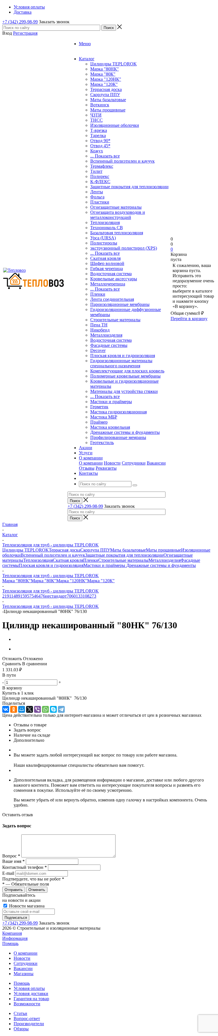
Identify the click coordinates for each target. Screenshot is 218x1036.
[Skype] (53, 709)
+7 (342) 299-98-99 (20, 21)
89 (18, 596)
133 (79, 596)
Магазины (23, 973)
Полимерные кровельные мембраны (125, 376)
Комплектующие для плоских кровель (127, 370)
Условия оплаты (29, 988)
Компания (12, 933)
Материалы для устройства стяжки (124, 391)
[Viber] (37, 709)
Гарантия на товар (31, 998)
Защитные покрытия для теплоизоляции (129, 186)
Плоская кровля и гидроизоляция (122, 355)
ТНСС (96, 120)
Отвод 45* (100, 145)
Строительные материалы (115, 319)
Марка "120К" (104, 84)
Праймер (99, 422)
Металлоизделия (106, 335)
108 (86, 596)
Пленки (97, 294)
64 (38, 596)
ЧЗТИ (96, 115)
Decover (98, 350)
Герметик (99, 406)
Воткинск (99, 104)
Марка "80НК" (104, 69)
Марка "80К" (103, 74)
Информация (15, 938)
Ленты (96, 191)
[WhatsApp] (45, 709)
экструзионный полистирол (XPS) (123, 248)
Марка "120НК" (105, 79)
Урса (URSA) (103, 237)
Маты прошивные (107, 109)
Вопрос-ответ (27, 1018)
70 (69, 596)
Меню (85, 43)
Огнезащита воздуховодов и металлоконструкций (117, 215)
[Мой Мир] (21, 709)
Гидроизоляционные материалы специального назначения (121, 363)
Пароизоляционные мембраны (120, 304)
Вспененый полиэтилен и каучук (122, 161)
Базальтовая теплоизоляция (116, 232)
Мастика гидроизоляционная (118, 411)
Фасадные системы (108, 345)
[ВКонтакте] (5, 709)
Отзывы (87, 468)
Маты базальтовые (108, 99)
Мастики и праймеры (111, 401)
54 (34, 596)
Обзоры (21, 1028)
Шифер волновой (107, 263)
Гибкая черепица (106, 268)
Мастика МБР (103, 417)
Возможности (27, 1003)
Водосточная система (111, 273)
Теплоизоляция (105, 222)
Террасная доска (106, 89)
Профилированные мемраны (118, 437)
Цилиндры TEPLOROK (113, 63)
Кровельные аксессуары (113, 278)
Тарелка (98, 135)
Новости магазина (26, 906)
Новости (112, 463)
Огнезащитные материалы (116, 207)
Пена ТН (99, 324)
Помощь (10, 943)
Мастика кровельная (110, 427)
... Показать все (105, 156)
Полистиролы (103, 243)
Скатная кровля (105, 258)
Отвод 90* (100, 140)
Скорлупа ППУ (105, 94)
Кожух (96, 150)
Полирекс (99, 176)
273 (92, 596)
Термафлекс (101, 166)
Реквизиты (106, 468)
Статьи (20, 1013)
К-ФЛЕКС (100, 181)
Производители (29, 1023)
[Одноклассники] (13, 709)
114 (12, 596)
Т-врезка (98, 130)
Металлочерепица (107, 283)
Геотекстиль (102, 442)
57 (29, 596)
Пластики (99, 202)
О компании (91, 463)
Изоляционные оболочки (114, 125)
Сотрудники (134, 463)
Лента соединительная (112, 299)
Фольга (97, 196)
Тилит (96, 171)
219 (5, 596)
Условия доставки (31, 993)
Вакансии (156, 463)
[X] (29, 709)
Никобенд (100, 330)
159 (23, 596)
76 (43, 596)
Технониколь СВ (106, 227)
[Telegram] (61, 709)
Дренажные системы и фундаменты (125, 432)
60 (73, 596)
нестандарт (56, 596)
